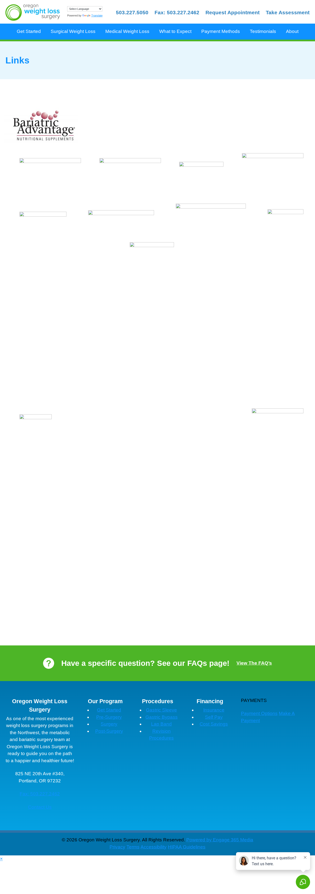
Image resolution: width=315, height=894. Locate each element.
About (292, 31)
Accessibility (154, 846)
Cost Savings (214, 724)
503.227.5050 (132, 12)
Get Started (29, 31)
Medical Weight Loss (127, 31)
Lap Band (161, 724)
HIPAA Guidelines (186, 846)
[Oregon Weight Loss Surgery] (32, 12)
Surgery (109, 724)
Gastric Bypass (161, 717)
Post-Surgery (109, 731)
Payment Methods (220, 31)
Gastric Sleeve (161, 710)
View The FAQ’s (254, 663)
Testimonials (263, 31)
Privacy (117, 846)
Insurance (213, 710)
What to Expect (175, 31)
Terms (133, 846)
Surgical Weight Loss (73, 31)
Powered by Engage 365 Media (219, 839)
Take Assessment (288, 12)
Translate (97, 15)
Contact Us (40, 807)
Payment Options (259, 713)
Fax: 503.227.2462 (177, 12)
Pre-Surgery (109, 717)
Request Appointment (232, 12)
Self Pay (214, 717)
